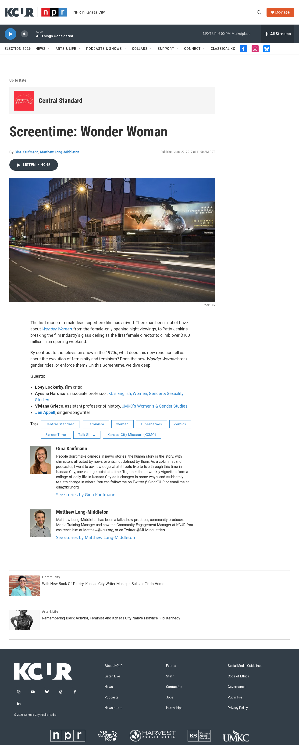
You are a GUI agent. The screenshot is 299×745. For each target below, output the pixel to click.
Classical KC (223, 49)
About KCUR (114, 666)
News (41, 49)
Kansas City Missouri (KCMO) (132, 435)
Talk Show (87, 435)
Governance (237, 687)
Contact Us (174, 687)
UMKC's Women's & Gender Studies (155, 406)
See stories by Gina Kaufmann (85, 494)
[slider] (32, 33)
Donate (282, 12)
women (122, 424)
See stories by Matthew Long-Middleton (95, 537)
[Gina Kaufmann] (40, 460)
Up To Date (17, 80)
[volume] (24, 34)
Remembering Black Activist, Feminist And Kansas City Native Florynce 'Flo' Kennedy (111, 618)
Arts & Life (66, 49)
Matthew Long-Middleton (59, 152)
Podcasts (111, 697)
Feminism (96, 424)
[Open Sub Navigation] (49, 49)
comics (180, 424)
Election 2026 (18, 49)
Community (51, 577)
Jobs (169, 697)
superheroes (151, 424)
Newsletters (113, 708)
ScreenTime (56, 435)
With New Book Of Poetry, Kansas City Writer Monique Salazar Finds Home (103, 584)
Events (171, 666)
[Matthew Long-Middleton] (40, 523)
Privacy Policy (238, 708)
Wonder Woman (57, 328)
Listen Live (112, 676)
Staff (170, 676)
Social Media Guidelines (245, 666)
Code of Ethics (238, 676)
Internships (174, 708)
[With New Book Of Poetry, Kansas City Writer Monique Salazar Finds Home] (24, 585)
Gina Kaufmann (26, 152)
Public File (235, 697)
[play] (10, 34)
